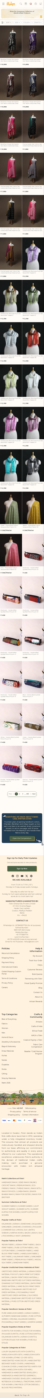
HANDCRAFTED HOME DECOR (14, 1361)
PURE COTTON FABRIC (24, 1248)
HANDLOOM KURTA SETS (12, 1355)
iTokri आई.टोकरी (17, 1108)
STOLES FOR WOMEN (31, 1331)
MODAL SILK (22, 1230)
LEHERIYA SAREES (35, 1322)
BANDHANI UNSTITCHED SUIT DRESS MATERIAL (21, 1280)
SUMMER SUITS (23, 1209)
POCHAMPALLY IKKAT (11, 1236)
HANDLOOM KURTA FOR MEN (19, 1370)
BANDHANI (25, 1224)
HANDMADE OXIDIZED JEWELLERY (16, 1379)
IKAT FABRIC (7, 1257)
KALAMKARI (6, 1224)
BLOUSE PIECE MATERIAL (12, 1388)
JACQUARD (36, 1224)
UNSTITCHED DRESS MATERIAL (14, 1271)
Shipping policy (14, 1115)
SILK (40, 1233)
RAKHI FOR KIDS (8, 1191)
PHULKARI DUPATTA (10, 1334)
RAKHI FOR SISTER (22, 1194)
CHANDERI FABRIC (24, 1251)
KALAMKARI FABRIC (22, 1257)
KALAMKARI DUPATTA (10, 1337)
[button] (3, 4)
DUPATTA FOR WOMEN (11, 1331)
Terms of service (29, 1112)
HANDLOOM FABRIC (29, 1254)
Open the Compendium (22, 838)
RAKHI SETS (35, 1188)
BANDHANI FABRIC (21, 1263)
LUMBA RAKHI (22, 1191)
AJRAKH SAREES (31, 1313)
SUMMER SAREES (25, 1206)
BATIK (31, 1230)
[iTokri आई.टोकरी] (11, 4)
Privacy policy (15, 1112)
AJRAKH (16, 1224)
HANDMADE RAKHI (9, 1182)
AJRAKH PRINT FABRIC (25, 1245)
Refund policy (30, 1108)
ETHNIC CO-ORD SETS (23, 1358)
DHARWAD (26, 1227)
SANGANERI (6, 1227)
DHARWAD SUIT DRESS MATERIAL (15, 1283)
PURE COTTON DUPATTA (30, 1334)
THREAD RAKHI (23, 1188)
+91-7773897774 (22, 935)
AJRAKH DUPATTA (28, 1337)
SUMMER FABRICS (9, 1206)
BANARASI (26, 1236)
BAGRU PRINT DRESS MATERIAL (24, 1277)
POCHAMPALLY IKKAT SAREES (14, 1322)
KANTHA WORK (16, 1233)
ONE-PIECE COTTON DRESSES (26, 1385)
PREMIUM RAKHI (23, 1185)
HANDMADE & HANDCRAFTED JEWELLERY (19, 1373)
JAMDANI (17, 1227)
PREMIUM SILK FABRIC (24, 1260)
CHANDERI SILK (9, 1230)
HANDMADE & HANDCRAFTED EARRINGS (18, 1376)
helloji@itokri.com (31, 942)
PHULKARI (37, 1227)
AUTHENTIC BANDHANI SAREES (14, 1316)
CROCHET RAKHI (8, 1185)
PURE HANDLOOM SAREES (12, 1313)
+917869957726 (21, 925)
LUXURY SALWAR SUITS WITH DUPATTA (18, 1352)
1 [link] (16, 794)
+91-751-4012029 (13, 939)
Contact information (30, 1115)
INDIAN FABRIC (8, 1245)
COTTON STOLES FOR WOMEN (14, 1340)
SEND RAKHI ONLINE (27, 1182)
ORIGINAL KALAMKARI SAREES (22, 1319)
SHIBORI (5, 1233)
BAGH (34, 1233)
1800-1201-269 (19, 930)
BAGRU (28, 1233)
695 (27, 794)
